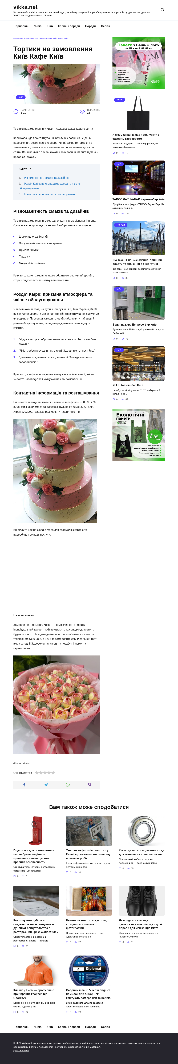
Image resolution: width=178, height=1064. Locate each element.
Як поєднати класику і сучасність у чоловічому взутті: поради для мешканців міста (141, 924)
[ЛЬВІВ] (138, 128)
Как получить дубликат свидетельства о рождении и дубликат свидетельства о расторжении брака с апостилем (36, 926)
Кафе (18, 763)
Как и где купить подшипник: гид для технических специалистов (141, 852)
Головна (18, 38)
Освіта (105, 26)
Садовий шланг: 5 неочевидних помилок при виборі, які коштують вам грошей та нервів (88, 994)
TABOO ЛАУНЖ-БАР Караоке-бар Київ (138, 199)
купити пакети (21, 1050)
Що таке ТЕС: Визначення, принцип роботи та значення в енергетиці (137, 261)
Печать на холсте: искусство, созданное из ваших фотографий (86, 924)
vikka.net (25, 7)
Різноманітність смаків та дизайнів (46, 177)
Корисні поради (69, 26)
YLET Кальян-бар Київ (127, 385)
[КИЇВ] (138, 192)
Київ (50, 26)
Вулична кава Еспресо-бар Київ (134, 324)
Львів (38, 26)
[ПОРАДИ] (138, 253)
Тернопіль (21, 26)
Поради (90, 26)
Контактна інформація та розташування (49, 194)
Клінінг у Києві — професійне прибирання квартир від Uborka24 (33, 994)
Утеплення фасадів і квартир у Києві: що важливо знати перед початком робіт (88, 854)
